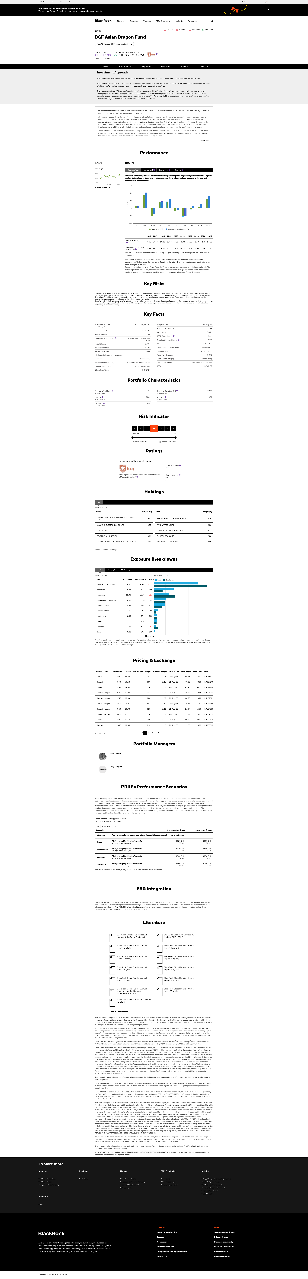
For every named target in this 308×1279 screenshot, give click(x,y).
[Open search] (212, 21)
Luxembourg (261, 2)
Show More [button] (149, 636)
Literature (203, 67)
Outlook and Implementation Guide (214, 1188)
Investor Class (102, 671)
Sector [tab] (100, 570)
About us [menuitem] (121, 21)
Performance (125, 67)
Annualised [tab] (148, 170)
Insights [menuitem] (179, 21)
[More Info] (157, 54)
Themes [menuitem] (147, 21)
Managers (165, 67)
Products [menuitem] (134, 21)
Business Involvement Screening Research (117, 1044)
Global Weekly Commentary (211, 1182)
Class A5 (100, 725)
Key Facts (146, 67)
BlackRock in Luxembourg (47, 1179)
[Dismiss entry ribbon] (268, 10)
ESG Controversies (168, 1044)
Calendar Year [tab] (133, 170)
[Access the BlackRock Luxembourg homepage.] (51, 1235)
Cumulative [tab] (163, 170)
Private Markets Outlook (210, 1191)
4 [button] (155, 733)
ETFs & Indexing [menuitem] (163, 21)
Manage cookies (222, 1256)
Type (98, 579)
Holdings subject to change (106, 549)
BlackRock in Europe (45, 1182)
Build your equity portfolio (169, 1185)
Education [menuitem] (192, 21)
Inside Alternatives (208, 1194)
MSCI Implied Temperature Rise (189, 1044)
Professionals (246, 2)
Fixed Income (165, 1179)
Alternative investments (128, 1179)
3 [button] (152, 733)
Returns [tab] (129, 163)
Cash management (126, 1188)
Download (209, 29)
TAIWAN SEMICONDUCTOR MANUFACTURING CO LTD (117, 518)
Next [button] (158, 733)
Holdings (184, 67)
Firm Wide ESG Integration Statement (129, 907)
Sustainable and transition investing (132, 1182)
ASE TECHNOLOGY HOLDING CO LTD (172, 518)
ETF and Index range (168, 1182)
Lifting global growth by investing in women (216, 1179)
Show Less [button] (204, 140)
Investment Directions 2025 (129, 1185)
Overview (104, 67)
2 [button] (148, 733)
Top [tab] (98, 502)
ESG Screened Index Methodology (148, 1044)
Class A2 (100, 676)
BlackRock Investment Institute (212, 1185)
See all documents (119, 1012)
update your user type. (94, 11)
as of (97, 826)
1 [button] (145, 733)
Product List (83, 1179)
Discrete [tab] (178, 170)
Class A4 (100, 720)
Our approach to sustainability (48, 1185)
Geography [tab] (111, 570)
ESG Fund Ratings (182, 1042)
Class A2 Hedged (103, 693)
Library (40, 1204)
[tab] (109, 176)
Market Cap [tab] (125, 570)
